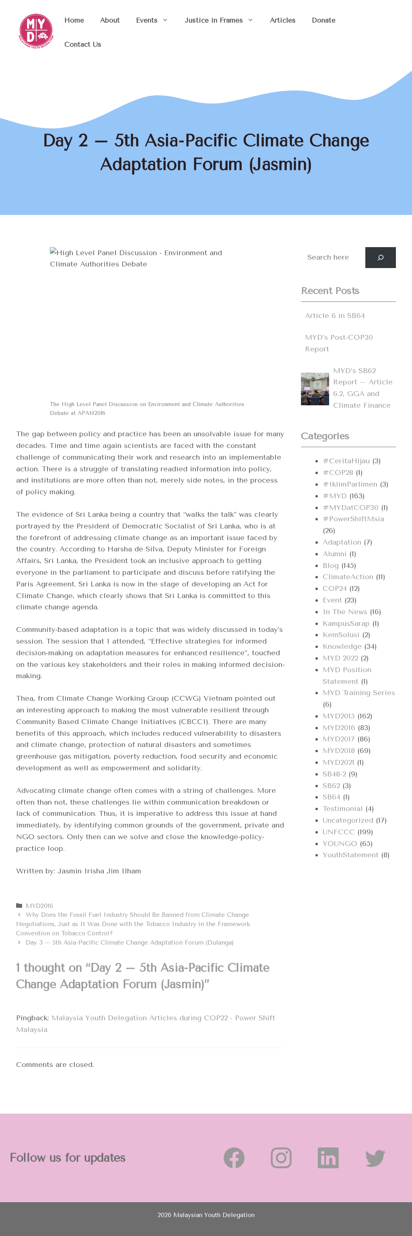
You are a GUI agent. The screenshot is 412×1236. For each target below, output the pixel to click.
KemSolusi (341, 634)
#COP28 (338, 472)
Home (74, 20)
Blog (331, 565)
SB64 (331, 796)
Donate (324, 20)
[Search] (380, 257)
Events (147, 20)
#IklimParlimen (350, 484)
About (110, 20)
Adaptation (342, 542)
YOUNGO (340, 843)
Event (332, 600)
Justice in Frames (214, 20)
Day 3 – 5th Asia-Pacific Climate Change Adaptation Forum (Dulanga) (130, 942)
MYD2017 (339, 739)
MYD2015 (339, 716)
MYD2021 (338, 762)
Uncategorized (348, 820)
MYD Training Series (359, 692)
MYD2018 (339, 750)
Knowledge (342, 646)
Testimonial (343, 808)
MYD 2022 (340, 658)
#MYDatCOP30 (351, 507)
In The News (345, 611)
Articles (283, 20)
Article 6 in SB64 (335, 315)
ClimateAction (348, 576)
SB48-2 (334, 774)
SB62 (331, 785)
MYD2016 (39, 906)
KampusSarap (346, 623)
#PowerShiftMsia (353, 518)
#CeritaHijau (346, 460)
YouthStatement (351, 854)
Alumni (335, 553)
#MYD (335, 495)
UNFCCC (339, 831)
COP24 (335, 588)
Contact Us (82, 44)
